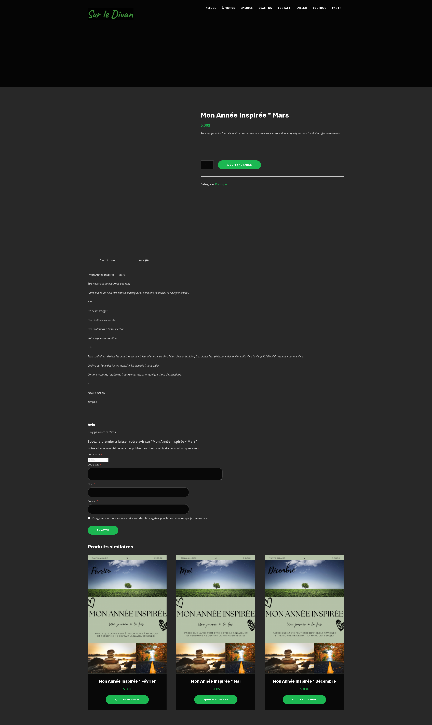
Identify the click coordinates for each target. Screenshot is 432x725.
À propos (228, 7)
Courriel (93, 501)
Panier (336, 7)
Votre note (95, 454)
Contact (284, 7)
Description (107, 260)
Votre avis (94, 464)
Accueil (211, 7)
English (301, 7)
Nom (91, 484)
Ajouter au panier (239, 164)
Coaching (265, 7)
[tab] (107, 260)
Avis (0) (144, 260)
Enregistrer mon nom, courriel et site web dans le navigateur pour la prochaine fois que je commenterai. (150, 518)
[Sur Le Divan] (110, 12)
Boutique (319, 7)
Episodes (247, 7)
